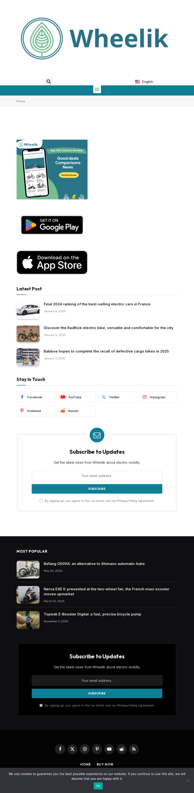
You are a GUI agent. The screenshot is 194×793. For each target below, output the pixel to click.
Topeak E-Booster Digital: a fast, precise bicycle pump (92, 614)
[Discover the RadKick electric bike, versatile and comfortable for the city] (28, 334)
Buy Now (105, 764)
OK (98, 786)
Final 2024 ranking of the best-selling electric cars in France (97, 304)
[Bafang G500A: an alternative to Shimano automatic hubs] (28, 569)
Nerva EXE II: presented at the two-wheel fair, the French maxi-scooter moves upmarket (106, 591)
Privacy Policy (127, 501)
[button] (49, 81)
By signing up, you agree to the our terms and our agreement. (99, 501)
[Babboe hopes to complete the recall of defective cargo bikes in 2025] (28, 357)
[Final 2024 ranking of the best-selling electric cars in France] (28, 310)
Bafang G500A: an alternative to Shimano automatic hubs (94, 563)
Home (21, 101)
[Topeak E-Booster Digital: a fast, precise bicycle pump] (28, 620)
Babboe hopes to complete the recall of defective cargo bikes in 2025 (106, 351)
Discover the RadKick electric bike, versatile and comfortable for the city (108, 327)
